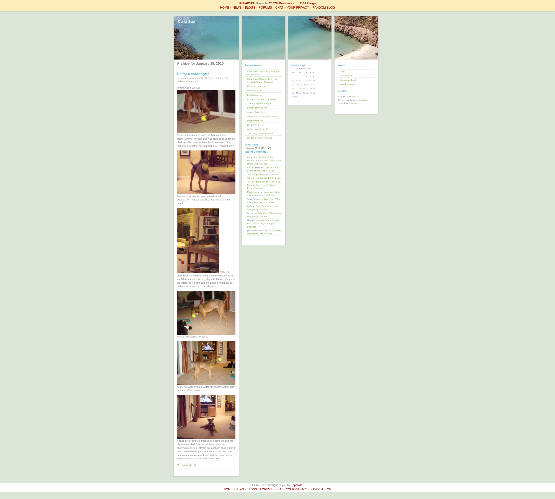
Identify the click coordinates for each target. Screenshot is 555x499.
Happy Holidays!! (255, 121)
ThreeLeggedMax (256, 174)
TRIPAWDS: (246, 3)
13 (300, 84)
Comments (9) (188, 465)
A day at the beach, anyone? (261, 99)
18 (293, 88)
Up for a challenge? (193, 74)
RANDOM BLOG (323, 7)
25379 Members (280, 3)
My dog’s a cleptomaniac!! (260, 138)
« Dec (294, 96)
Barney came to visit (257, 108)
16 (310, 84)
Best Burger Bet (255, 95)
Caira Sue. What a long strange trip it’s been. (263, 73)
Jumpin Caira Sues (256, 112)
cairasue (184, 78)
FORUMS (265, 7)
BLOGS (250, 7)
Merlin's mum (253, 192)
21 (303, 88)
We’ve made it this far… (259, 129)
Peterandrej (361, 100)
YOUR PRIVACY (298, 7)
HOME (224, 7)
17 (314, 84)
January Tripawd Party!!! (259, 103)
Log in (343, 71)
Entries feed (346, 75)
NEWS (237, 7)
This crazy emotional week (260, 133)
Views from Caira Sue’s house (262, 116)
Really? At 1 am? (255, 125)
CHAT (279, 7)
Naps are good (254, 90)
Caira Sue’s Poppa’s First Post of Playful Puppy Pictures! (262, 80)
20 (300, 88)
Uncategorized (190, 81)
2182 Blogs (307, 3)
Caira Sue (186, 21)
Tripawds (353, 103)
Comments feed (348, 80)
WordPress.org (347, 84)
